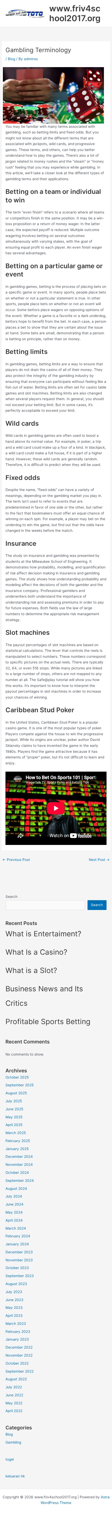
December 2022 (19, 1347)
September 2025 (19, 1085)
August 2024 (16, 1188)
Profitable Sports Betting (47, 1021)
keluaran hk (15, 1476)
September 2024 (19, 1180)
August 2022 (16, 1379)
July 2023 (13, 1292)
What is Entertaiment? (43, 933)
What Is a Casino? (36, 952)
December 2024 (19, 1156)
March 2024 (15, 1228)
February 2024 (17, 1236)
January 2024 (17, 1244)
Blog (11, 59)
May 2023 (14, 1307)
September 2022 (19, 1371)
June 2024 (14, 1204)
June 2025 (14, 1109)
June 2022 (14, 1395)
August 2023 (16, 1284)
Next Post (99, 860)
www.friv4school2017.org (75, 13)
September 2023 (19, 1276)
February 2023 (17, 1331)
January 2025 (17, 1149)
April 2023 (14, 1315)
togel (9, 1459)
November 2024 (19, 1164)
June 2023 (14, 1300)
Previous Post (16, 860)
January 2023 (17, 1339)
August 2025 (16, 1093)
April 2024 (14, 1220)
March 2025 (15, 1133)
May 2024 (14, 1212)
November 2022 (19, 1355)
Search (11, 896)
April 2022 (13, 1411)
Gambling (13, 1442)
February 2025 (17, 1141)
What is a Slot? (31, 970)
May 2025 (13, 1117)
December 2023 (19, 1252)
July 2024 (13, 1196)
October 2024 (17, 1172)
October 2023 (17, 1268)
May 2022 (13, 1403)
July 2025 (13, 1101)
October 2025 (17, 1077)
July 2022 (13, 1387)
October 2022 (17, 1363)
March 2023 (15, 1323)
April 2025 (13, 1125)
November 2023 (19, 1260)
